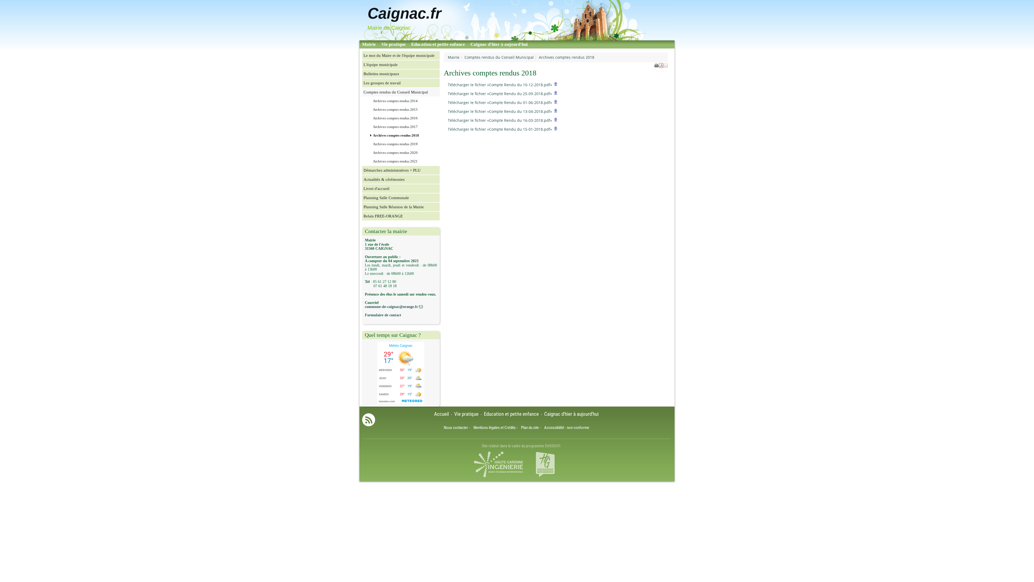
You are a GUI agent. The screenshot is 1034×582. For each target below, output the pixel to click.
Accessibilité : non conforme (566, 427)
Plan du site (530, 427)
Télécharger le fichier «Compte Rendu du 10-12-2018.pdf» (500, 84)
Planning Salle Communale (386, 197)
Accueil (441, 414)
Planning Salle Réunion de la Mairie (394, 207)
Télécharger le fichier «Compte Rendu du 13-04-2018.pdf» (500, 111)
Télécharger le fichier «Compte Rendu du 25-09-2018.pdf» (500, 93)
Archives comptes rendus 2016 (395, 118)
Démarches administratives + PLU (392, 170)
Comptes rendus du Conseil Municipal (499, 57)
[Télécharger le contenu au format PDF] (661, 65)
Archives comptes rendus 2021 (395, 161)
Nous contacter (456, 427)
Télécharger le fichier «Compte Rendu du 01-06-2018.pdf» (500, 102)
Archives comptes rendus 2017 (395, 127)
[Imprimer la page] (656, 65)
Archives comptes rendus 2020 (395, 153)
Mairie (369, 44)
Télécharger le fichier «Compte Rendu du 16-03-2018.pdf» (500, 120)
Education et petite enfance (438, 44)
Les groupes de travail (382, 83)
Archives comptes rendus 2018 (396, 135)
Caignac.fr (404, 13)
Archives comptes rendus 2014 (395, 101)
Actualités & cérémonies (384, 179)
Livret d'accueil (376, 188)
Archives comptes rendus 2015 (395, 110)
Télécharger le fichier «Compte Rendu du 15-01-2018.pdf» (500, 129)
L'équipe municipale (381, 64)
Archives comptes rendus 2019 (395, 144)
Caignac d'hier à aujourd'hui (499, 44)
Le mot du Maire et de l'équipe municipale (399, 55)
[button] (665, 65)
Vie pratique (393, 44)
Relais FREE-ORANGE (383, 216)
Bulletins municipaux (381, 73)
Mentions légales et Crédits (494, 427)
